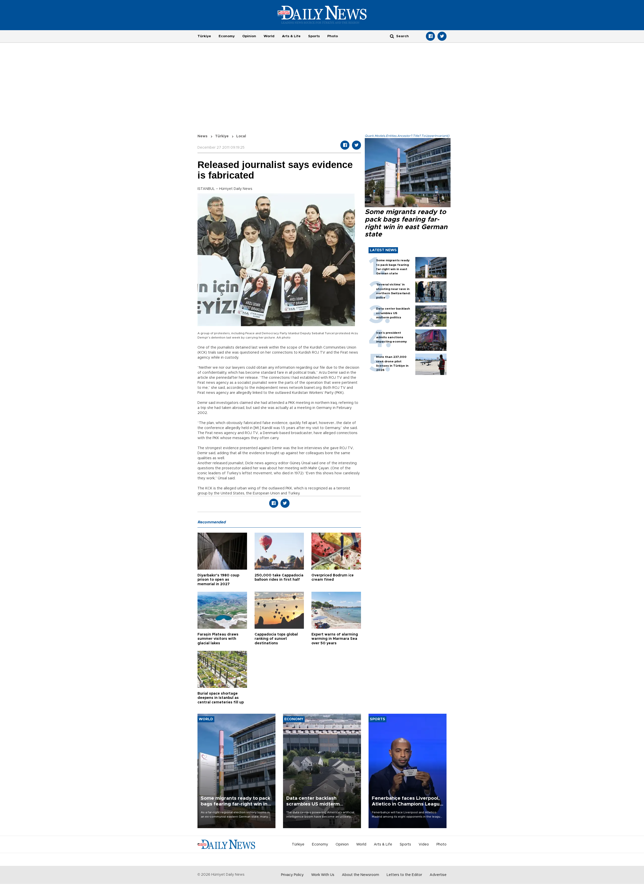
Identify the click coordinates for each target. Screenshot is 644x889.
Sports (314, 36)
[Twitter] (442, 36)
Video (424, 844)
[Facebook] (430, 36)
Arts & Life (291, 36)
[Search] (392, 36)
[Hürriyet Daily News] (322, 14)
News (202, 136)
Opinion (249, 36)
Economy (227, 36)
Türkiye (204, 36)
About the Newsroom (360, 875)
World (269, 36)
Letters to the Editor (404, 875)
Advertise (438, 875)
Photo (332, 36)
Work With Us (322, 875)
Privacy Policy (292, 875)
